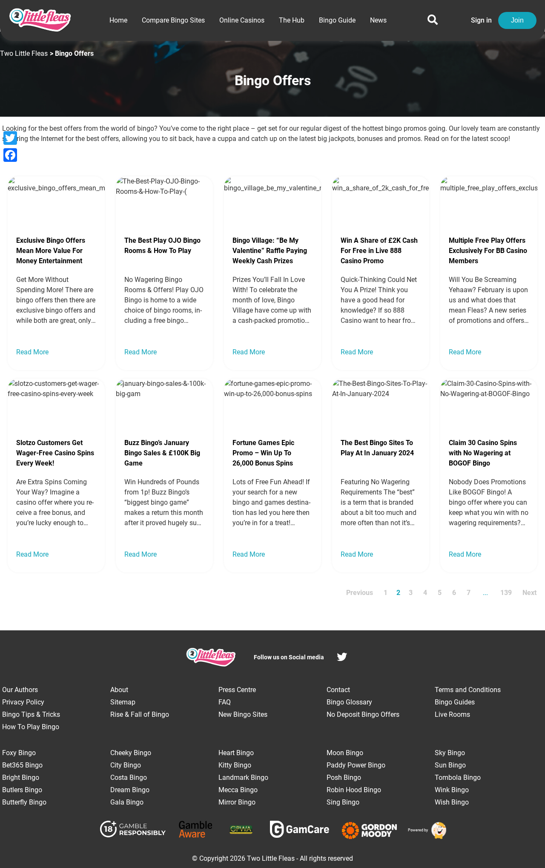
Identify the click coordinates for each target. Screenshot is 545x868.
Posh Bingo (344, 777)
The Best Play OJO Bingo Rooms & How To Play (162, 245)
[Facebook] (10, 155)
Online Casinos (241, 20)
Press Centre (237, 690)
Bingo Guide (337, 20)
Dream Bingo (129, 790)
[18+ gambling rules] (133, 830)
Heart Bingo (236, 753)
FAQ (224, 702)
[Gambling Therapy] (369, 830)
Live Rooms (452, 714)
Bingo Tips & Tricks (31, 714)
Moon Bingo (345, 753)
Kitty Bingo (234, 765)
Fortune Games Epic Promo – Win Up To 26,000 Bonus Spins (263, 453)
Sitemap (122, 702)
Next (529, 593)
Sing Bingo (343, 802)
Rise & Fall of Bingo (139, 714)
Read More (32, 352)
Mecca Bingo (238, 790)
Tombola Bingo (458, 777)
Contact (338, 690)
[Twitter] (10, 138)
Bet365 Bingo (22, 765)
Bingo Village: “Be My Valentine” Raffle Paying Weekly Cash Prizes (269, 250)
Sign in (481, 20)
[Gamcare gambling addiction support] (299, 831)
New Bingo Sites (242, 714)
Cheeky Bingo (130, 753)
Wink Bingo (452, 790)
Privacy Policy (23, 702)
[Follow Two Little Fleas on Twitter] (342, 658)
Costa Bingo (128, 777)
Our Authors (20, 690)
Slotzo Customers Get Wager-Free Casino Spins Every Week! (55, 453)
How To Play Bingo (30, 727)
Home (118, 20)
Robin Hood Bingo (354, 790)
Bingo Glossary (349, 702)
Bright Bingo (20, 777)
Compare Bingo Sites (173, 20)
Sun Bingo (450, 765)
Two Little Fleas (24, 53)
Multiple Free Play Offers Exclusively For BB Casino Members (488, 250)
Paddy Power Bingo (356, 765)
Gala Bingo (126, 802)
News (378, 20)
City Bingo (125, 765)
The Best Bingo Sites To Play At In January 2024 (377, 448)
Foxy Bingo (19, 753)
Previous (359, 593)
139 (506, 593)
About (119, 690)
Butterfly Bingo (24, 802)
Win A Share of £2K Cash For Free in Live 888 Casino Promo (379, 250)
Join (517, 20)
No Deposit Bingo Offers (363, 714)
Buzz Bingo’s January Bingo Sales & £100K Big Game (162, 453)
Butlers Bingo (22, 790)
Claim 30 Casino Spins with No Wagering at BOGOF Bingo (483, 453)
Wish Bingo (452, 802)
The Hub (291, 20)
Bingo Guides (455, 702)
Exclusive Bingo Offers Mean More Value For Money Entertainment (50, 250)
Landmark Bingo (243, 777)
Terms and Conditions (468, 690)
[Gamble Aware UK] (196, 831)
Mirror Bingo (236, 802)
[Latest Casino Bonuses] (437, 830)
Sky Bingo (450, 753)
